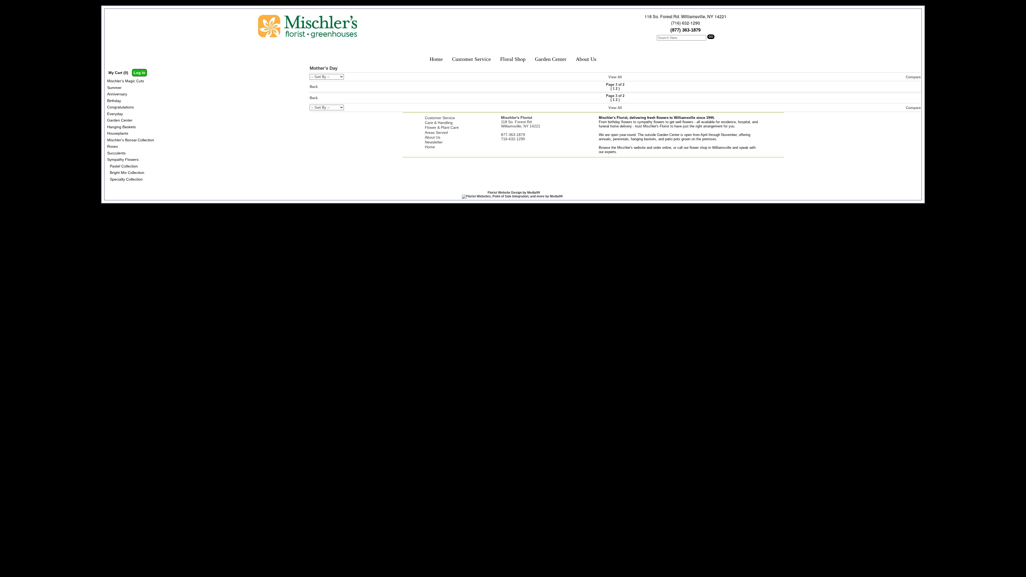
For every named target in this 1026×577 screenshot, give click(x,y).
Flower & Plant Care (442, 127)
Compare (913, 77)
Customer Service (471, 59)
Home (436, 59)
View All (615, 77)
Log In (139, 73)
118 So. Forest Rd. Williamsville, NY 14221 (685, 16)
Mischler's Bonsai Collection (130, 140)
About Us (586, 59)
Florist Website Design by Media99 (514, 192)
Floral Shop (513, 59)
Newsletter (434, 142)
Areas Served (436, 132)
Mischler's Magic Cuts (125, 81)
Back (314, 87)
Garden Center (550, 59)
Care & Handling (439, 122)
